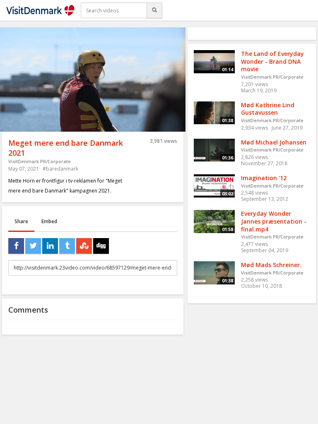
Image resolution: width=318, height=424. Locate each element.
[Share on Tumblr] (67, 246)
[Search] (154, 10)
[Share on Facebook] (16, 246)
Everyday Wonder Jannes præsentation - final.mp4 (273, 221)
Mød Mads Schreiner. (271, 265)
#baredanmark (60, 168)
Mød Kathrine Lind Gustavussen (267, 109)
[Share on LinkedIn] (50, 246)
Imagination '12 (264, 178)
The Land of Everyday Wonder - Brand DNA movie (272, 61)
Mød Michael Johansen (273, 142)
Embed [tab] (49, 221)
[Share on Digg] (101, 246)
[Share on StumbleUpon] (84, 246)
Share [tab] (21, 221)
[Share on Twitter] (33, 246)
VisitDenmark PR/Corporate (39, 161)
